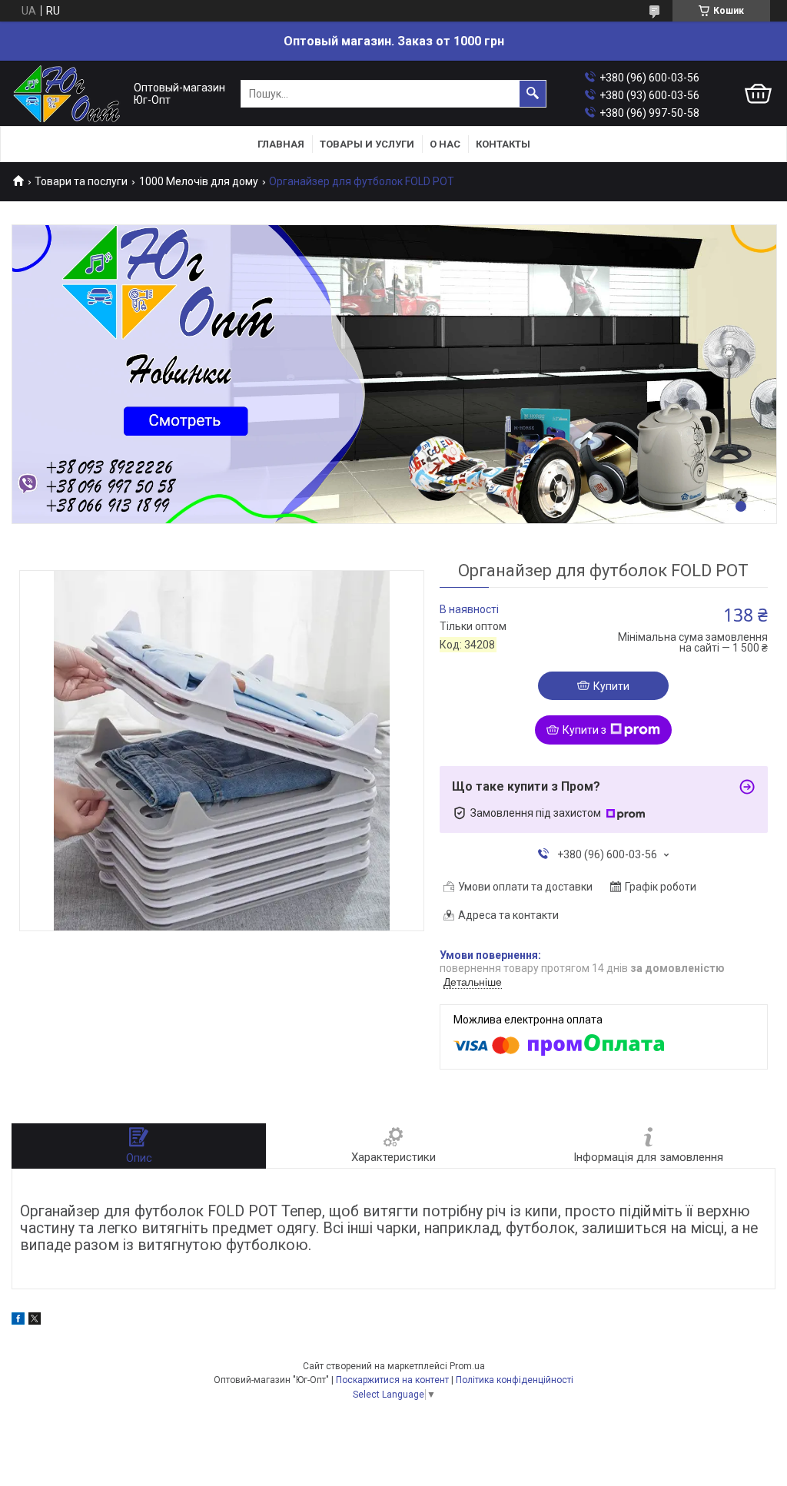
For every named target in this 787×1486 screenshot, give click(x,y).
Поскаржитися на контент (392, 1380)
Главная (280, 144)
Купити (611, 686)
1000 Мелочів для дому (198, 181)
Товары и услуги (367, 144)
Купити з (584, 730)
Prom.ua (467, 1366)
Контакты (503, 144)
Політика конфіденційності (514, 1380)
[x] (34, 1321)
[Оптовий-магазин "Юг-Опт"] (69, 94)
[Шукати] (533, 94)
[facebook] (18, 1321)
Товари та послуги (81, 181)
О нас (445, 144)
